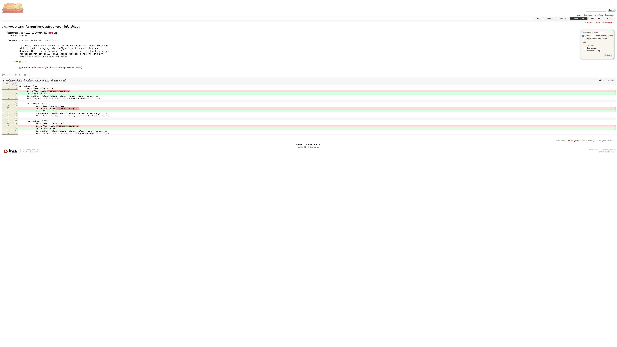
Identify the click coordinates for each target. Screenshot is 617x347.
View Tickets (595, 18)
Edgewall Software (31, 151)
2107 (21, 26)
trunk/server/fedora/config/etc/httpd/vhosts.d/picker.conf (48, 67)
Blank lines (590, 45)
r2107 (14, 83)
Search (609, 18)
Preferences (609, 15)
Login (579, 15)
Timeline (549, 18)
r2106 (6, 83)
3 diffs (78, 67)
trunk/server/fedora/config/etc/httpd (55, 26)
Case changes (592, 48)
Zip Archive (314, 147)
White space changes (594, 51)
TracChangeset (572, 140)
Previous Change (593, 22)
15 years (49, 33)
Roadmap (562, 18)
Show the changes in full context (595, 39)
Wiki (538, 18)
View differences (587, 32)
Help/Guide (588, 15)
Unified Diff (302, 147)
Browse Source (578, 18)
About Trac (599, 15)
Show (586, 35)
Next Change (607, 22)
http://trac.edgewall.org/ (606, 151)
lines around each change (604, 35)
